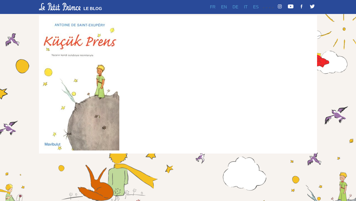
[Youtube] (290, 7)
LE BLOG (92, 8)
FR (213, 6)
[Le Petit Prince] (60, 7)
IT (246, 6)
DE (235, 6)
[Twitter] (312, 7)
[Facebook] (301, 7)
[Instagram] (280, 7)
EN (224, 6)
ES (256, 6)
